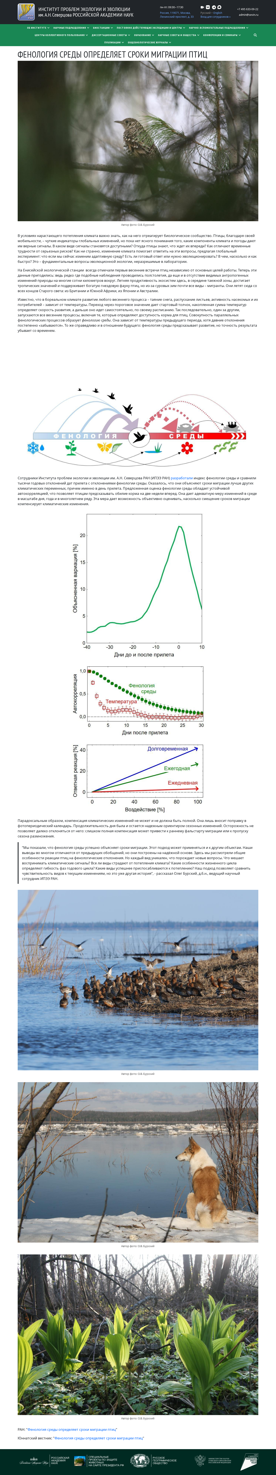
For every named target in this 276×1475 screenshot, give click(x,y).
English (217, 13)
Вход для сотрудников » (216, 17)
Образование (142, 35)
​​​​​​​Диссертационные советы (109, 35)
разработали (182, 478)
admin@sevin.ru (248, 15)
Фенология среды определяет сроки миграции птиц (72, 1429)
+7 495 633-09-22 (247, 9)
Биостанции (101, 27)
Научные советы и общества (177, 35)
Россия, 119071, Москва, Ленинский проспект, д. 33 (177, 15)
